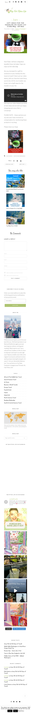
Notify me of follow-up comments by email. (8, 272)
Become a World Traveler (11, 384)
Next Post (22, 164)
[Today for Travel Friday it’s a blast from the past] (15, 518)
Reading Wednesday (9, 400)
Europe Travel (8, 387)
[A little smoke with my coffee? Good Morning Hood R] (15, 614)
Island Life (7, 395)
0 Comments (15, 30)
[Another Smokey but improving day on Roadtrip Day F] (15, 590)
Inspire (15, 20)
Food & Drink (7, 390)
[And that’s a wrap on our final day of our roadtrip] (15, 566)
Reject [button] (15, 710)
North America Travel (10, 397)
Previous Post (9, 164)
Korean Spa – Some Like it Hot (12, 650)
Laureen (6, 667)
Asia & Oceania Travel (10, 379)
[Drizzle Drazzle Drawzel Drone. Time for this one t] (15, 542)
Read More (21, 710)
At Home (6, 382)
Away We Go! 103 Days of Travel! (13, 644)
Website (5, 265)
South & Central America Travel (12, 403)
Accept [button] (10, 710)
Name (5, 253)
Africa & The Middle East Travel (13, 377)
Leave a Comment (20, 29)
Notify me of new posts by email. (8, 275)
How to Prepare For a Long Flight (14, 208)
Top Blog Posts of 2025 (12, 226)
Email (5, 259)
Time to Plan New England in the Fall (14, 653)
